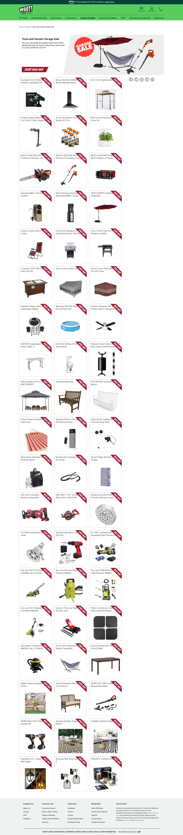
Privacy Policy (97, 819)
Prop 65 (94, 815)
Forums (141, 11)
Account (151, 11)
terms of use (127, 820)
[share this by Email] (152, 80)
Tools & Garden (24, 27)
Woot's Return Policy (50, 812)
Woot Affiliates (97, 808)
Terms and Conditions (100, 812)
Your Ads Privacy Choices (127, 832)
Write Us (45, 822)
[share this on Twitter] (136, 80)
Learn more (109, 2)
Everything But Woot (75, 819)
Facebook (71, 808)
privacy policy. (139, 820)
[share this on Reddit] (147, 80)
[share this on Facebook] (131, 80)
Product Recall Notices (50, 819)
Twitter (70, 812)
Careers (26, 812)
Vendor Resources (98, 822)
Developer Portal (74, 822)
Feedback (26, 819)
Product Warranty (48, 815)
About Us (26, 808)
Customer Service (48, 808)
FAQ (24, 815)
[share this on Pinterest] (142, 80)
